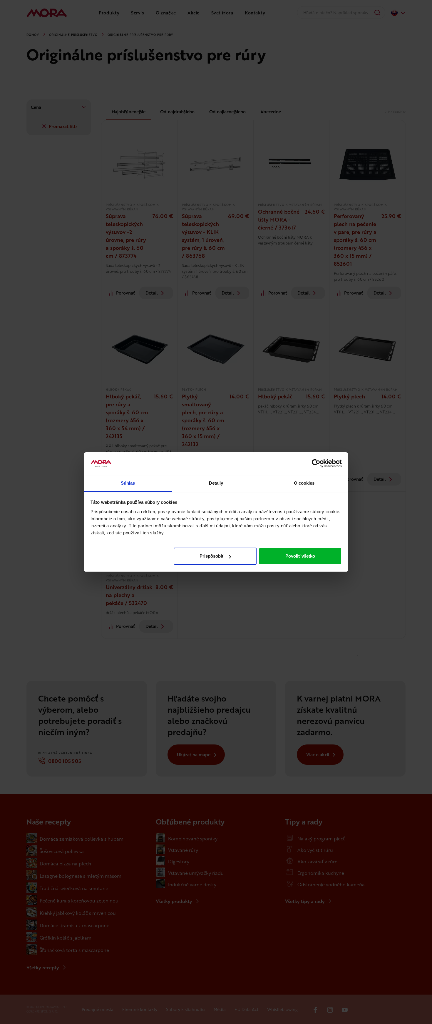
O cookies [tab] (304, 483)
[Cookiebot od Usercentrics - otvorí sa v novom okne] (316, 463)
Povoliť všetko (300, 555)
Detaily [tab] (216, 483)
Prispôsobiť (212, 555)
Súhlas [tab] (128, 483)
